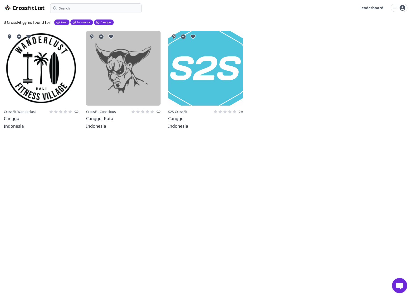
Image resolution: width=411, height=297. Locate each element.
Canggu (106, 22)
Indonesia (83, 22)
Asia (64, 22)
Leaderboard (371, 7)
